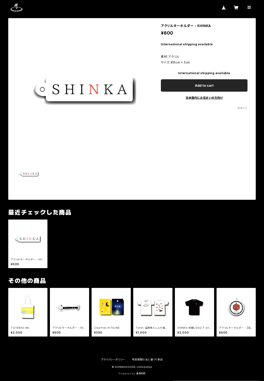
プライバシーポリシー (113, 359)
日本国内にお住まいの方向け (204, 97)
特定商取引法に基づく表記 (147, 359)
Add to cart (204, 85)
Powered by (127, 373)
